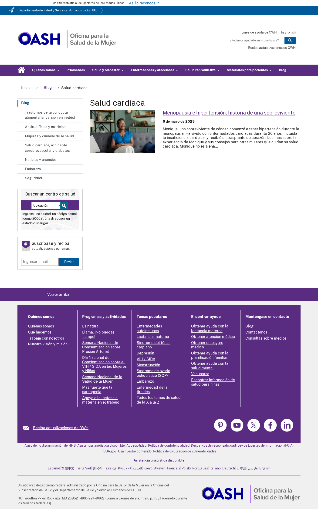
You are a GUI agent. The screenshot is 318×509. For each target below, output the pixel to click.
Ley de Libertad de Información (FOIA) (265, 445)
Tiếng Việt (83, 468)
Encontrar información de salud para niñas (213, 382)
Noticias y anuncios (41, 160)
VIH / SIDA (146, 359)
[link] (28, 428)
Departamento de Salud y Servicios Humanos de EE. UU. (58, 10)
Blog (282, 70)
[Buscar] (290, 40)
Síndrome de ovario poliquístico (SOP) (153, 373)
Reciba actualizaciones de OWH (272, 48)
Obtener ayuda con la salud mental (209, 365)
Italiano (215, 468)
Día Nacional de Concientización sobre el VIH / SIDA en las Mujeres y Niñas (104, 364)
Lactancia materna (153, 336)
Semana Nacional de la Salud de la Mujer (102, 379)
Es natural (91, 326)
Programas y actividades (104, 316)
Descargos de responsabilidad (213, 445)
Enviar (69, 262)
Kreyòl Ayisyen (155, 468)
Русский (124, 468)
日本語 (241, 468)
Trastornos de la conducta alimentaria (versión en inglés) (50, 115)
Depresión (145, 353)
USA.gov (109, 451)
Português (200, 468)
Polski (186, 468)
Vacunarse (200, 374)
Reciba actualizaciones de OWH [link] (60, 428)
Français (173, 468)
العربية (137, 468)
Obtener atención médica (213, 336)
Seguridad (33, 178)
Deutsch (228, 468)
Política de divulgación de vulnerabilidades (184, 451)
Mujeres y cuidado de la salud (49, 136)
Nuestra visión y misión (48, 344)
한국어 (97, 468)
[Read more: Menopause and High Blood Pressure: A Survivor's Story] (122, 131)
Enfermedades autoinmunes (149, 328)
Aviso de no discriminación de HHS (50, 445)
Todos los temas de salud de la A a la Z (159, 399)
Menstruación (148, 365)
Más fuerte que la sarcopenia (97, 389)
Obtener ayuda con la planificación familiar (209, 355)
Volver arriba (58, 294)
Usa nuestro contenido (135, 451)
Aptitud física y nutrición (45, 127)
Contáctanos (256, 332)
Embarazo (33, 169)
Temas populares (152, 316)
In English (288, 32)
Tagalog (110, 468)
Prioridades (76, 70)
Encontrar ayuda (206, 316)
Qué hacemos (39, 332)
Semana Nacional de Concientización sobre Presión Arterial (101, 347)
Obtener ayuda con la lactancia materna (209, 328)
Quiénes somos (41, 316)
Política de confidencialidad (168, 445)
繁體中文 (67, 468)
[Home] (67, 47)
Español (54, 468)
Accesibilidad (136, 445)
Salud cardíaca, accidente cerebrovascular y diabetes (47, 147)
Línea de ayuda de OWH (259, 32)
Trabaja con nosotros (46, 338)
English (265, 468)
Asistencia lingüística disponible (101, 445)
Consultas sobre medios (266, 338)
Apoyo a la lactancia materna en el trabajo (100, 400)
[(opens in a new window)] (237, 431)
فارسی (253, 468)
